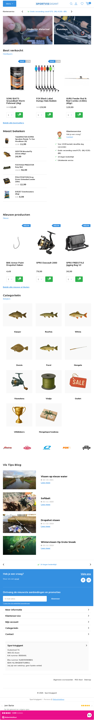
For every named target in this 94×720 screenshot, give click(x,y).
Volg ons (86, 573)
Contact (69, 137)
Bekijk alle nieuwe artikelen (16, 287)
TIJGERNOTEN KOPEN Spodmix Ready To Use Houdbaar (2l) (25, 139)
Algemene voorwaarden (63, 680)
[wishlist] (82, 3)
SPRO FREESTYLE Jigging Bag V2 (75, 263)
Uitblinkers (19, 432)
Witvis (78, 332)
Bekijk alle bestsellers (13, 123)
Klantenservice (8, 11)
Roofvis (48, 332)
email (17, 579)
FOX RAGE (86, 447)
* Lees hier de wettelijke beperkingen (16, 603)
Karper (17, 332)
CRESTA (47, 447)
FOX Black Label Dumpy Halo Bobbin (46, 99)
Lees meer (45, 483)
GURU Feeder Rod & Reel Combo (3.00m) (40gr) (76, 100)
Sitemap (87, 680)
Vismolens (19, 398)
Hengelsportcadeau (48, 432)
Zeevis (19, 365)
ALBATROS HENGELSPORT (7, 447)
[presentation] (23, 11)
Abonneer (55, 599)
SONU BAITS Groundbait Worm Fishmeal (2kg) (15, 100)
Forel (48, 365)
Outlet (78, 398)
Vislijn (49, 398)
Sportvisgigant (51, 693)
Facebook (83, 580)
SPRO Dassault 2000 (46, 262)
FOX (66, 447)
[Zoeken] (71, 3)
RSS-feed (78, 680)
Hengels (78, 365)
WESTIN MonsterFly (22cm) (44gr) (23, 152)
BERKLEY (27, 447)
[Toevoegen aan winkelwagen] (19, 115)
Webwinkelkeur (58, 699)
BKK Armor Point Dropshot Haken (15, 263)
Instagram (88, 580)
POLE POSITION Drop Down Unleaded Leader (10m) (25, 179)
